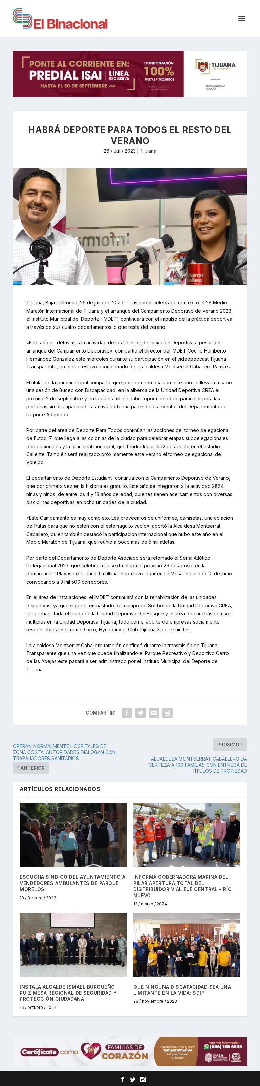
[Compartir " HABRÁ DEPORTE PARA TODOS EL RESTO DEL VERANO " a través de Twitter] (140, 713)
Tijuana (148, 151)
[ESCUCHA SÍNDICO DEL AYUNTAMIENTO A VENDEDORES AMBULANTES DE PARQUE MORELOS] (73, 835)
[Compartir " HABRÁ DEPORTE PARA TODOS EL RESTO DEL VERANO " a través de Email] (154, 713)
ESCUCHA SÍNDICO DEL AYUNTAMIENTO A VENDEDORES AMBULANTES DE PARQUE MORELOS (72, 883)
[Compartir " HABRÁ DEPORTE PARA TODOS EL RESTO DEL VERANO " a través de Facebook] (127, 713)
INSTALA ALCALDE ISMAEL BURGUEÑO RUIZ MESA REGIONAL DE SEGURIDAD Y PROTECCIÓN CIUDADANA (68, 993)
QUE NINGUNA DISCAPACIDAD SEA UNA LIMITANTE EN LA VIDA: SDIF (182, 990)
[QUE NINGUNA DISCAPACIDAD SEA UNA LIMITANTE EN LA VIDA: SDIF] (186, 945)
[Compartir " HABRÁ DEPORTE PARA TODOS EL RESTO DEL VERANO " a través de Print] (167, 713)
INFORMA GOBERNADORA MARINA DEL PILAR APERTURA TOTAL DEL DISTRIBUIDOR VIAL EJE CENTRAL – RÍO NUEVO (182, 886)
